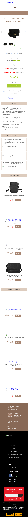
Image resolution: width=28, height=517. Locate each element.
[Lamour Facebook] (10, 475)
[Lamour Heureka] (17, 476)
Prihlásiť (20, 495)
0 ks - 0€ (14, 7)
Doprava (14, 450)
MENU (14, 13)
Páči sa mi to (16, 97)
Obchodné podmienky (14, 453)
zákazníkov (17, 415)
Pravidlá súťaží (14, 459)
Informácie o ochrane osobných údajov (14, 454)
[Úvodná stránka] (14, 2)
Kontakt (14, 467)
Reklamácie (14, 456)
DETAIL (18, 200)
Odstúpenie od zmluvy (14, 457)
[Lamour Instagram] (14, 476)
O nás (14, 448)
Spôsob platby (14, 451)
